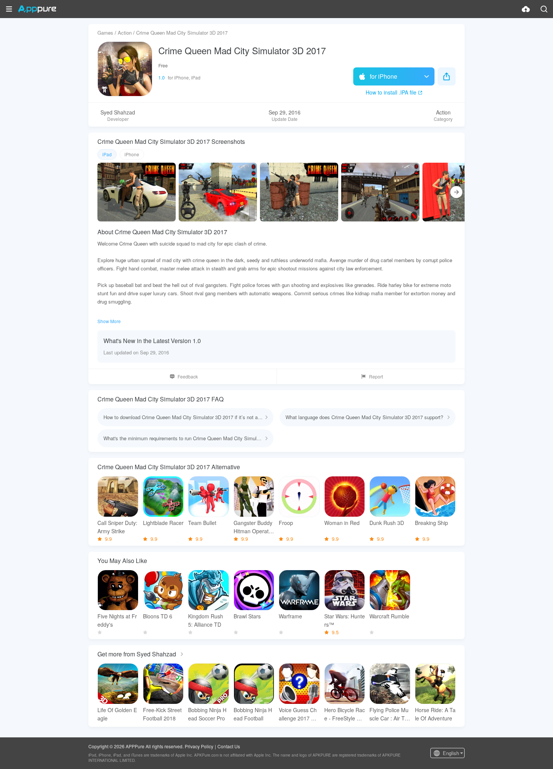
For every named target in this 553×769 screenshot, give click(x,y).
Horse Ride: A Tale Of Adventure (435, 714)
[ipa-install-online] (526, 9)
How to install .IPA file (391, 92)
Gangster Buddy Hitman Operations (253, 527)
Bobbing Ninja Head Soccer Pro (207, 714)
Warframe (290, 616)
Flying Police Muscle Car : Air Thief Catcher (389, 714)
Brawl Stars (247, 616)
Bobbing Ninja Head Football (253, 714)
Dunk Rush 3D (386, 522)
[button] (9, 9)
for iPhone (383, 76)
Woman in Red (342, 522)
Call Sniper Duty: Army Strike (117, 527)
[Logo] (37, 9)
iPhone (132, 154)
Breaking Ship (431, 522)
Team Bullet (202, 522)
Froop (286, 522)
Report (376, 376)
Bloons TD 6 (157, 616)
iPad (107, 154)
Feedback (188, 376)
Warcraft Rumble (389, 616)
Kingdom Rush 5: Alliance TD (205, 620)
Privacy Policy (199, 746)
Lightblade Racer (163, 522)
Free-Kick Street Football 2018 (162, 714)
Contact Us (228, 746)
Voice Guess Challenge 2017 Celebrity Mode (299, 714)
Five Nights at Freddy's (117, 620)
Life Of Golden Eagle (117, 714)
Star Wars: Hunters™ (344, 620)
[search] (544, 9)
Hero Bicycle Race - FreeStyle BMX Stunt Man (344, 714)
